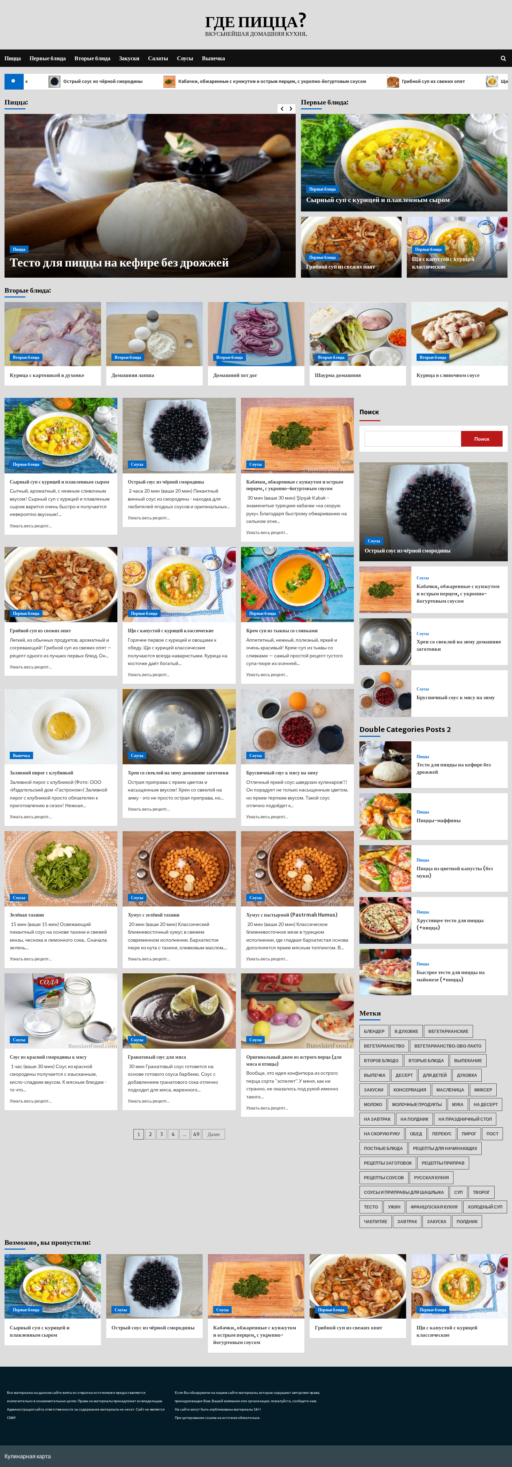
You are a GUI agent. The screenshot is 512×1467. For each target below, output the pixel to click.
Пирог (469, 1133)
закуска (437, 1221)
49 (196, 1134)
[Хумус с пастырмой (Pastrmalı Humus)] (297, 868)
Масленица (450, 1089)
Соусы (185, 58)
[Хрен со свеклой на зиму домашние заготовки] (179, 726)
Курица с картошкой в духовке (47, 375)
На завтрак (377, 1119)
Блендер (374, 1031)
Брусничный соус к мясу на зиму (282, 773)
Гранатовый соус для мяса (157, 1057)
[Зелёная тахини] (61, 868)
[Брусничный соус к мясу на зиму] (297, 726)
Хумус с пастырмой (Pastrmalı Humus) (292, 915)
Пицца (13, 58)
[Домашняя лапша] (154, 334)
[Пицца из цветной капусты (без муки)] (385, 868)
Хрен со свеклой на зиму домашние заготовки (178, 773)
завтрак (407, 1221)
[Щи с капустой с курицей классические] (179, 584)
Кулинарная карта (28, 1456)
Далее (214, 1134)
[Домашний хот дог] (256, 334)
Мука (458, 1104)
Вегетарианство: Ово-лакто (447, 1046)
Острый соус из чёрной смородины (166, 482)
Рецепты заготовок (388, 1163)
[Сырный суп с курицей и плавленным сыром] (61, 435)
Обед (416, 1133)
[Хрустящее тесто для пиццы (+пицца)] (385, 920)
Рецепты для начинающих (445, 1148)
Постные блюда (383, 1148)
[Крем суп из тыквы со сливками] (297, 584)
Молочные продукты (417, 1104)
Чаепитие (375, 1221)
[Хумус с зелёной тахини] (179, 868)
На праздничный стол (465, 1119)
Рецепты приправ (443, 1163)
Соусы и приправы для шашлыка (404, 1192)
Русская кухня (431, 1177)
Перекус (442, 1133)
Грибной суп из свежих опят (359, 81)
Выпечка (213, 58)
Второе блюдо (381, 1060)
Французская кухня (434, 1207)
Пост (492, 1133)
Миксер (483, 1089)
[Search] (503, 58)
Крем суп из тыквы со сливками (282, 630)
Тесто (371, 1207)
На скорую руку (382, 1133)
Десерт (404, 1075)
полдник (467, 1221)
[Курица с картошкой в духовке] (53, 334)
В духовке (406, 1031)
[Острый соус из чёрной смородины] (179, 435)
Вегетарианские (448, 1031)
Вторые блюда (92, 58)
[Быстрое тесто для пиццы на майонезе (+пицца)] (385, 972)
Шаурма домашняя (338, 375)
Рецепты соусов (384, 1177)
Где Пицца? (256, 21)
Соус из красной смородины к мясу (48, 1057)
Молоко (373, 1104)
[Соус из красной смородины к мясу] (61, 1011)
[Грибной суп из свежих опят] (61, 584)
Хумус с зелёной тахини (153, 915)
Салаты (158, 58)
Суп (458, 1192)
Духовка (467, 1075)
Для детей (435, 1075)
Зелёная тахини (27, 915)
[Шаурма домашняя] (358, 334)
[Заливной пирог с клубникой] (61, 726)
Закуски (129, 58)
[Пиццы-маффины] (385, 816)
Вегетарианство (384, 1046)
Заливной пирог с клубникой (41, 773)
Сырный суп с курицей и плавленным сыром (378, 199)
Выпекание (468, 1060)
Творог (481, 1192)
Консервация (410, 1089)
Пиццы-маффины (60, 262)
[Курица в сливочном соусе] (459, 334)
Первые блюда (48, 58)
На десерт (486, 1104)
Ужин (394, 1207)
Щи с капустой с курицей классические (171, 630)
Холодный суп (485, 1207)
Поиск (369, 412)
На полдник (414, 1119)
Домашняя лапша (132, 375)
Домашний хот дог (235, 375)
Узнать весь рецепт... (31, 525)
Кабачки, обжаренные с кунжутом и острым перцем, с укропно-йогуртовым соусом (197, 81)
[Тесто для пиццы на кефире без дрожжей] (385, 764)
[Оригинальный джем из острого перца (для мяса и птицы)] (297, 1011)
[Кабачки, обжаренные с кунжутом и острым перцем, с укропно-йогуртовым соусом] (297, 435)
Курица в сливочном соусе (448, 375)
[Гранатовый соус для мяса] (179, 1011)
